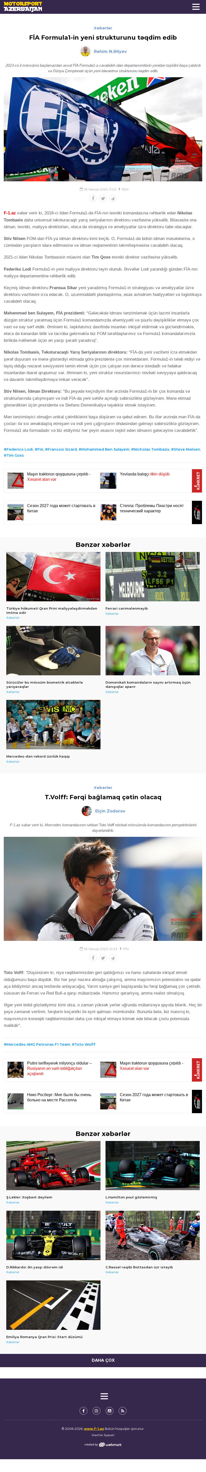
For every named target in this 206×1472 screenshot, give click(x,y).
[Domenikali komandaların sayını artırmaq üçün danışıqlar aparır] (153, 650)
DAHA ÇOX (103, 1360)
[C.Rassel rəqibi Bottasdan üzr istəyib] (153, 1235)
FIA (40, 449)
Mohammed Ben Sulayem (105, 449)
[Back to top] (192, 1458)
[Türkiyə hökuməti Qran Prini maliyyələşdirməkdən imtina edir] (53, 576)
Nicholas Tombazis (151, 449)
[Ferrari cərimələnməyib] (153, 576)
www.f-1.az (94, 1429)
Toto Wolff (85, 1044)
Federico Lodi (20, 449)
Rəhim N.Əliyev (110, 51)
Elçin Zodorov (110, 811)
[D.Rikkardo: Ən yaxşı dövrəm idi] (53, 1235)
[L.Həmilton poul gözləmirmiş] (153, 1165)
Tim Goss (15, 455)
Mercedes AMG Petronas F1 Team (38, 1044)
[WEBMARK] (103, 1444)
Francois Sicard (62, 449)
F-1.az (10, 213)
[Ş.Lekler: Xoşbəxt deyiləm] (53, 1165)
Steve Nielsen (187, 449)
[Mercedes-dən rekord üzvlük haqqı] (53, 724)
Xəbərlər (103, 28)
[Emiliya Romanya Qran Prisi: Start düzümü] (53, 1305)
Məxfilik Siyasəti (103, 1435)
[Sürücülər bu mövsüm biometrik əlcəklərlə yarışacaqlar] (53, 650)
